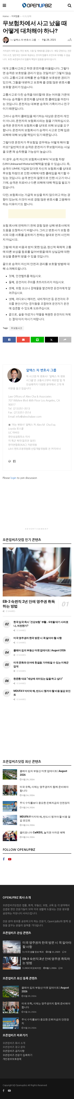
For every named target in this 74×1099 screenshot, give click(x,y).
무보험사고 (16, 328)
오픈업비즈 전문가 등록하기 (17, 1055)
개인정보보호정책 (12, 1059)
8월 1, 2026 (50, 968)
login (13, 478)
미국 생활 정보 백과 (34, 951)
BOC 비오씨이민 (33, 968)
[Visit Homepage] (37, 5)
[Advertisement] (37, 213)
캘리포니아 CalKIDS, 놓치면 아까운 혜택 (42, 832)
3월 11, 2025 (54, 951)
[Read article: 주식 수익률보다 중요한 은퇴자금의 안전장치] (10, 806)
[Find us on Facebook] (3, 859)
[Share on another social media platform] (65, 340)
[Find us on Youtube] (9, 859)
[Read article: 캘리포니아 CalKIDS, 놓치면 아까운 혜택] (10, 836)
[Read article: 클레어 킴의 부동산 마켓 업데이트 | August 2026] (10, 774)
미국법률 (15, 16)
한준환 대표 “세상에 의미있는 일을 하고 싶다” (38, 678)
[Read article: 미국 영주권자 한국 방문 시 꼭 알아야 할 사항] (12, 947)
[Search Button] (69, 5)
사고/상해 (26, 16)
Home (6, 16)
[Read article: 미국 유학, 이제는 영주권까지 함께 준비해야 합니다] (10, 790)
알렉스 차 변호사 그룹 (24, 39)
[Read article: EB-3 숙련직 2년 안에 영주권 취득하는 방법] (37, 571)
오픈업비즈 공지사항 (13, 1051)
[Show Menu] (4, 5)
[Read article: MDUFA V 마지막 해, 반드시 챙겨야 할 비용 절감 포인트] (10, 820)
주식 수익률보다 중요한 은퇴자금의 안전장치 (45, 802)
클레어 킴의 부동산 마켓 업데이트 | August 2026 (39, 650)
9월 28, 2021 (49, 39)
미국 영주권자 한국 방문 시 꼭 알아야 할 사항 (37, 638)
